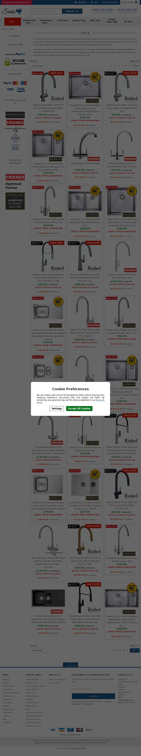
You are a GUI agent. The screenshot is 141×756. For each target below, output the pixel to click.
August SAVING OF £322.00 (122, 515)
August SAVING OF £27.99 (84, 173)
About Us (6, 679)
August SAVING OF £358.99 (85, 629)
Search (70, 11)
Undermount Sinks (46, 21)
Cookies (6, 716)
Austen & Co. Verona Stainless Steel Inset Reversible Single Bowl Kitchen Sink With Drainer (48, 505)
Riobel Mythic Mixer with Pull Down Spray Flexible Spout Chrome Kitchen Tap (48, 277)
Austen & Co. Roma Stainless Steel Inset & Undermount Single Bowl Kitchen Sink (122, 222)
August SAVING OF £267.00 (48, 287)
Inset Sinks (62, 20)
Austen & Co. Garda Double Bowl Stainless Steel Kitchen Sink (85, 222)
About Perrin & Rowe (34, 712)
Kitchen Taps (79, 20)
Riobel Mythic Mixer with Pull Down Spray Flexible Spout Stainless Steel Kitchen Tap (121, 450)
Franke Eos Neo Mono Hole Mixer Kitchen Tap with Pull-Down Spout (85, 332)
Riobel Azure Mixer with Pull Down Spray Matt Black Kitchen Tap (122, 505)
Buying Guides (31, 706)
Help (96, 2)
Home (3, 29)
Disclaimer (7, 722)
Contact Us (7, 699)
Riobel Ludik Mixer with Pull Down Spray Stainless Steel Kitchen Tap (85, 277)
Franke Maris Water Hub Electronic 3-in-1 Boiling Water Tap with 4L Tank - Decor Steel (48, 450)
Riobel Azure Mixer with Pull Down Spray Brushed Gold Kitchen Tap (85, 560)
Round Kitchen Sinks (34, 722)
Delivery (82, 2)
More (129, 21)
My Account (112, 2)
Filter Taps (95, 20)
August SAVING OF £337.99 (85, 571)
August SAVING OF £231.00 (48, 460)
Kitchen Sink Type (29, 21)
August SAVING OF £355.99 (85, 287)
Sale (11, 21)
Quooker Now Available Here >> (16, 2)
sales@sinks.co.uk (125, 700)
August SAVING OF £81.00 (85, 343)
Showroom (30, 693)
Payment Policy (9, 709)
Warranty (6, 706)
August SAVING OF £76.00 (121, 173)
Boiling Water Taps (111, 20)
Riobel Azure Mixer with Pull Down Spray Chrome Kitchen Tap (121, 108)
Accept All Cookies (79, 408)
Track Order (7, 712)
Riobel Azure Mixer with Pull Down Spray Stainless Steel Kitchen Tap (48, 108)
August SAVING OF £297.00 (122, 460)
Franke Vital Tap (32, 689)
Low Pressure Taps (33, 726)
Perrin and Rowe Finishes (35, 686)
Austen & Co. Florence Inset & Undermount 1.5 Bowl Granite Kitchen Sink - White (85, 505)
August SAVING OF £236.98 (48, 118)
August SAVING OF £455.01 (48, 574)
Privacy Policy (54, 683)
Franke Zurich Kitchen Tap (85, 163)
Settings (57, 408)
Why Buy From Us (32, 703)
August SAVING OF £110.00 (122, 284)
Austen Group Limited (78, 748)
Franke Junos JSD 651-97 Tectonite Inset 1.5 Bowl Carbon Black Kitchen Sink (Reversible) (48, 619)
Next (135, 66)
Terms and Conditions (57, 679)
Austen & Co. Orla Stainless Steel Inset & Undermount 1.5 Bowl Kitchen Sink (48, 166)
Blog (28, 709)
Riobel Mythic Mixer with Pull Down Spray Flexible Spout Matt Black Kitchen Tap (85, 619)
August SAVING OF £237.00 (122, 118)
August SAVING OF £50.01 (48, 629)
